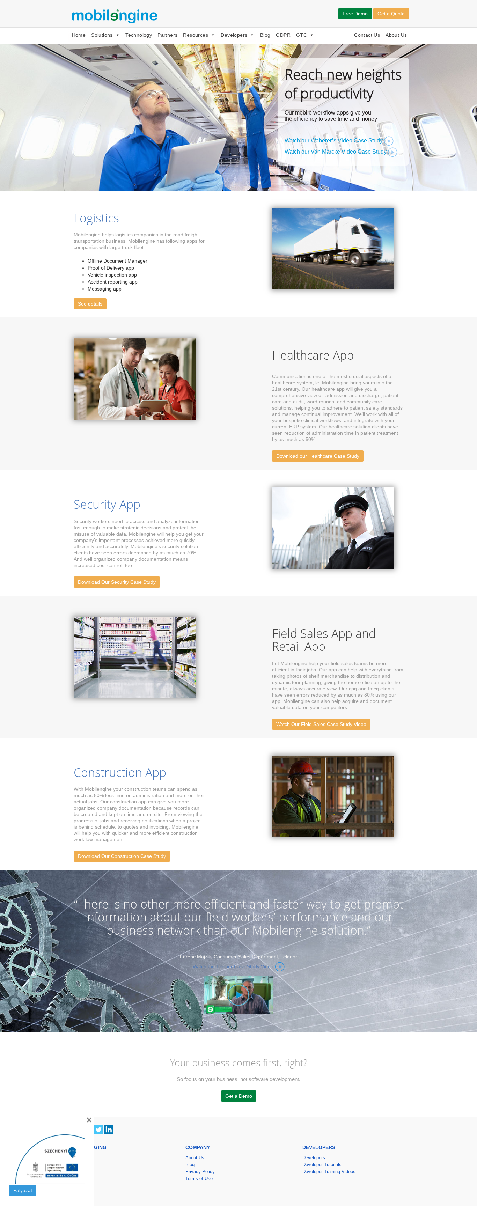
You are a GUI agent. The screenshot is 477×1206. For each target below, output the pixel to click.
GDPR (283, 35)
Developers (234, 35)
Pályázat (22, 1190)
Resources (195, 35)
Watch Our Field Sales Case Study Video (321, 724)
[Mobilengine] (116, 15)
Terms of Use (199, 1178)
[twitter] (98, 1129)
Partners (167, 35)
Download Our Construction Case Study (122, 856)
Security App (107, 504)
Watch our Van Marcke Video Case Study (336, 152)
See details (90, 304)
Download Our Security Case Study (117, 582)
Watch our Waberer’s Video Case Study (334, 141)
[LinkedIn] (108, 1129)
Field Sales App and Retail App (324, 639)
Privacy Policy (200, 1171)
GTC (301, 35)
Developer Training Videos (328, 1171)
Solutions (102, 35)
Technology (138, 35)
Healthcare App (313, 355)
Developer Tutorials (322, 1164)
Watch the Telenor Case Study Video (233, 966)
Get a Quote (391, 13)
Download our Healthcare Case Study (317, 456)
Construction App (120, 772)
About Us (396, 35)
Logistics (96, 218)
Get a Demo (238, 1096)
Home (79, 35)
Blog (265, 35)
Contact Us (367, 35)
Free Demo (355, 13)
